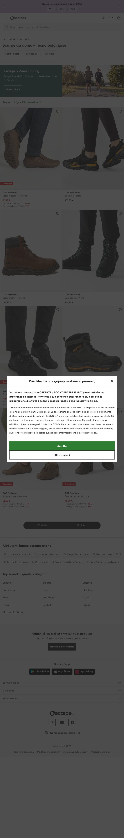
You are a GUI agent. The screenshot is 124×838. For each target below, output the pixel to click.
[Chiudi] (112, 381)
